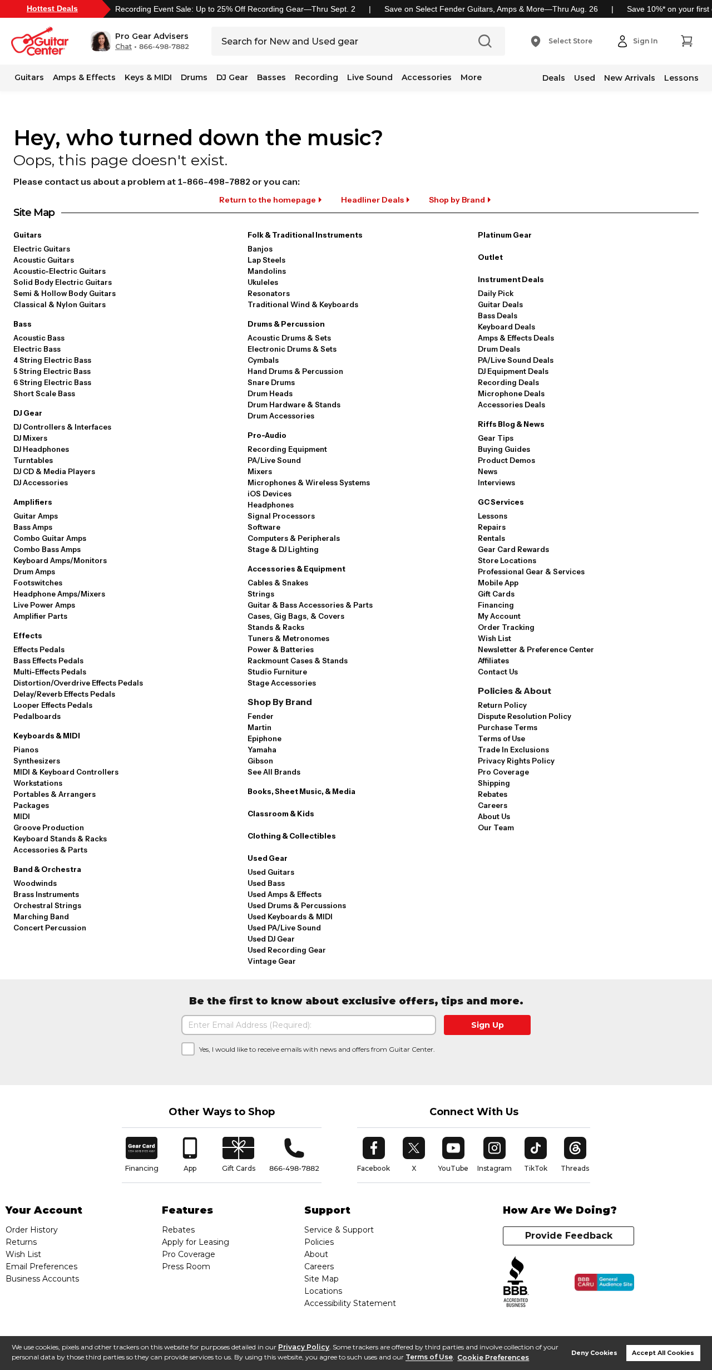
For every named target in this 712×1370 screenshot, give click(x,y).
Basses (271, 77)
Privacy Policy (303, 1347)
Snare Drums (271, 382)
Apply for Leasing (195, 1242)
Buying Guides (504, 449)
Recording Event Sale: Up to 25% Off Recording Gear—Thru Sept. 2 (235, 8)
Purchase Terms (507, 727)
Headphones (271, 504)
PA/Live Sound (274, 460)
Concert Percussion (49, 927)
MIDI (21, 816)
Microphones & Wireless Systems (309, 482)
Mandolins (267, 271)
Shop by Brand (457, 200)
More (471, 77)
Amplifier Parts (40, 616)
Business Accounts (42, 1279)
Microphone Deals (511, 393)
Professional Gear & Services (531, 571)
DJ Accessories (40, 482)
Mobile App (498, 582)
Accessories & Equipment (296, 568)
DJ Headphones (41, 449)
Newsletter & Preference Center (536, 649)
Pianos (25, 749)
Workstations (37, 782)
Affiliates (493, 660)
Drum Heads (270, 393)
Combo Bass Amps (47, 549)
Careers (492, 805)
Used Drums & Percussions (297, 905)
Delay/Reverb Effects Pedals (64, 693)
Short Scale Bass (44, 393)
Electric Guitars (41, 248)
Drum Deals (499, 348)
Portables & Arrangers (54, 794)
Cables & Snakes (278, 582)
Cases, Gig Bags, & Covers (296, 616)
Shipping (494, 782)
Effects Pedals (39, 649)
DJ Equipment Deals (513, 371)
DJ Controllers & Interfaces (62, 426)
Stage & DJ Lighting (283, 549)
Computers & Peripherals (294, 538)
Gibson (260, 760)
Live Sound (370, 77)
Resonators (269, 293)
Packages (31, 805)
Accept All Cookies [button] (663, 1353)
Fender (261, 716)
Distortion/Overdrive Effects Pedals (78, 682)
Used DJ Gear (271, 938)
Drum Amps (34, 571)
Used (584, 78)
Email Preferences (41, 1266)
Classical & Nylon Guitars (59, 304)
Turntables (33, 460)
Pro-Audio (267, 435)
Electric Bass (37, 348)
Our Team (496, 827)
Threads (575, 1154)
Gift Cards (496, 593)
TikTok (537, 1154)
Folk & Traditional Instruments (305, 234)
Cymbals (263, 360)
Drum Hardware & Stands (294, 404)
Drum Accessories (281, 415)
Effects (27, 635)
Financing (496, 604)
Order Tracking (506, 627)
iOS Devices (269, 493)
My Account (499, 616)
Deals (553, 78)
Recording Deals (508, 382)
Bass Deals (497, 315)
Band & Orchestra (47, 869)
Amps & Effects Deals (516, 337)
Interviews (496, 482)
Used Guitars (271, 872)
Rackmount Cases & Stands (298, 660)
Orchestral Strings (47, 905)
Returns (21, 1242)
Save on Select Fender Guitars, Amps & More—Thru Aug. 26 (491, 8)
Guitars (29, 77)
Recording (316, 77)
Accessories (427, 77)
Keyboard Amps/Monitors (60, 560)
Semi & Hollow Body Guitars (64, 293)
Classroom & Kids (281, 813)
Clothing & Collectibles (292, 835)
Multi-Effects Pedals (49, 671)
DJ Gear (232, 77)
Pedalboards (37, 716)
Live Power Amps (44, 604)
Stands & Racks (276, 627)
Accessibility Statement (350, 1303)
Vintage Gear (272, 961)
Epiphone (264, 738)
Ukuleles (263, 282)
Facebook (373, 1154)
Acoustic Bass (39, 337)
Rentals (491, 538)
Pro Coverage (503, 771)
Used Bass (266, 883)
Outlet (490, 257)
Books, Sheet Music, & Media (301, 791)
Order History (32, 1230)
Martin (259, 727)
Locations (323, 1291)
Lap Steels (266, 259)
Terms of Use (429, 1357)
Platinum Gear (505, 234)
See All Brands (274, 771)
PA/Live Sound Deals (515, 360)
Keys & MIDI (148, 77)
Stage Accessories (282, 682)
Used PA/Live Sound (284, 927)
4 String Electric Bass (52, 360)
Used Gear (268, 858)
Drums (194, 77)
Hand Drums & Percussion (295, 371)
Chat (123, 46)
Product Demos (506, 460)
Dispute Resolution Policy (524, 716)
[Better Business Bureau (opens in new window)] (516, 1282)
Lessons (681, 78)
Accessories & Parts (50, 849)
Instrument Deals (511, 279)
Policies (319, 1242)
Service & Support (339, 1230)
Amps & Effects (84, 77)
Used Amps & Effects (285, 894)
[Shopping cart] (686, 41)
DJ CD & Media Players (54, 471)
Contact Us (498, 671)
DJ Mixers (30, 437)
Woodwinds (35, 883)
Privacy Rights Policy (516, 760)
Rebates (492, 794)
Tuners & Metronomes (288, 638)
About (316, 1254)
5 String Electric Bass (52, 371)
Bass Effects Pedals (48, 660)
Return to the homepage (267, 200)
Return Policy (502, 705)
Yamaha (262, 749)
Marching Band (41, 916)
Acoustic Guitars (43, 259)
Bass (22, 323)
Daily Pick (495, 293)
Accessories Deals (511, 404)
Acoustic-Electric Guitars (59, 271)
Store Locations (507, 560)
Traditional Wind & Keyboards (303, 304)
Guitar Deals (500, 304)
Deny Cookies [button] (594, 1353)
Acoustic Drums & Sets (289, 337)
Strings (261, 593)
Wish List (494, 638)
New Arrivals (629, 78)
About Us (494, 816)
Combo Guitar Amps (49, 538)
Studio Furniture (277, 671)
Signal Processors (281, 515)
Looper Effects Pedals (52, 705)
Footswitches (37, 582)
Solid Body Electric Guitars (62, 282)
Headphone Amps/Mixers (59, 593)
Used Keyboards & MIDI (290, 916)
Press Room (186, 1266)
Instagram (494, 1154)
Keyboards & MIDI (46, 735)
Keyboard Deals (506, 326)
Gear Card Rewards (513, 549)
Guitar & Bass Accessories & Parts (310, 604)
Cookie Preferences (493, 1357)
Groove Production (48, 827)
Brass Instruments (46, 894)
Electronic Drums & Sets (292, 348)
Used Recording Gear (287, 949)
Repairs (492, 527)
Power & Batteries (281, 649)
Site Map (321, 1279)
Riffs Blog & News (511, 424)
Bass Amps (32, 527)
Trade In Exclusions (513, 749)
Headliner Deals (372, 200)
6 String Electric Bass (52, 382)
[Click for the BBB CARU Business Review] (604, 1283)
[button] (140, 41)
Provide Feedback (568, 1235)
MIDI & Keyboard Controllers (65, 771)
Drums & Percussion (286, 323)
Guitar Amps (35, 515)
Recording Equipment (287, 449)
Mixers (260, 471)
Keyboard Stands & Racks (60, 838)
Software (264, 527)
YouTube (453, 1154)
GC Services (501, 501)
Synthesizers (36, 760)
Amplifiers (32, 501)
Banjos (260, 248)
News (487, 471)
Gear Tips (495, 437)
